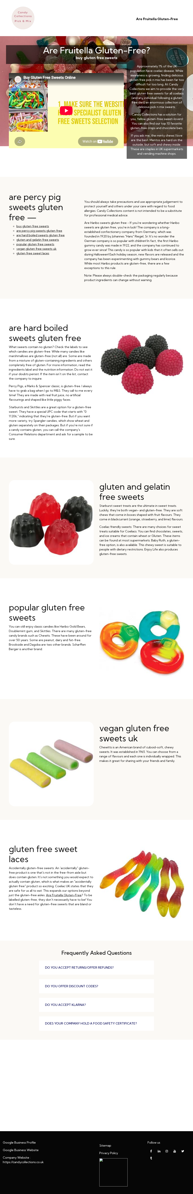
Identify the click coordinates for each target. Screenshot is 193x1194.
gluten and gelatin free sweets (37, 240)
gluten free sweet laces (32, 253)
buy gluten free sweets (32, 226)
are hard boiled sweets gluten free (40, 235)
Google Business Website (21, 1150)
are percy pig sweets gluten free (39, 231)
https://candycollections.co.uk (23, 1162)
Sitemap (105, 1145)
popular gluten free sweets (35, 244)
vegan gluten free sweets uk (36, 249)
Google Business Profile (19, 1142)
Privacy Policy (108, 1153)
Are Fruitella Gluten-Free (157, 19)
